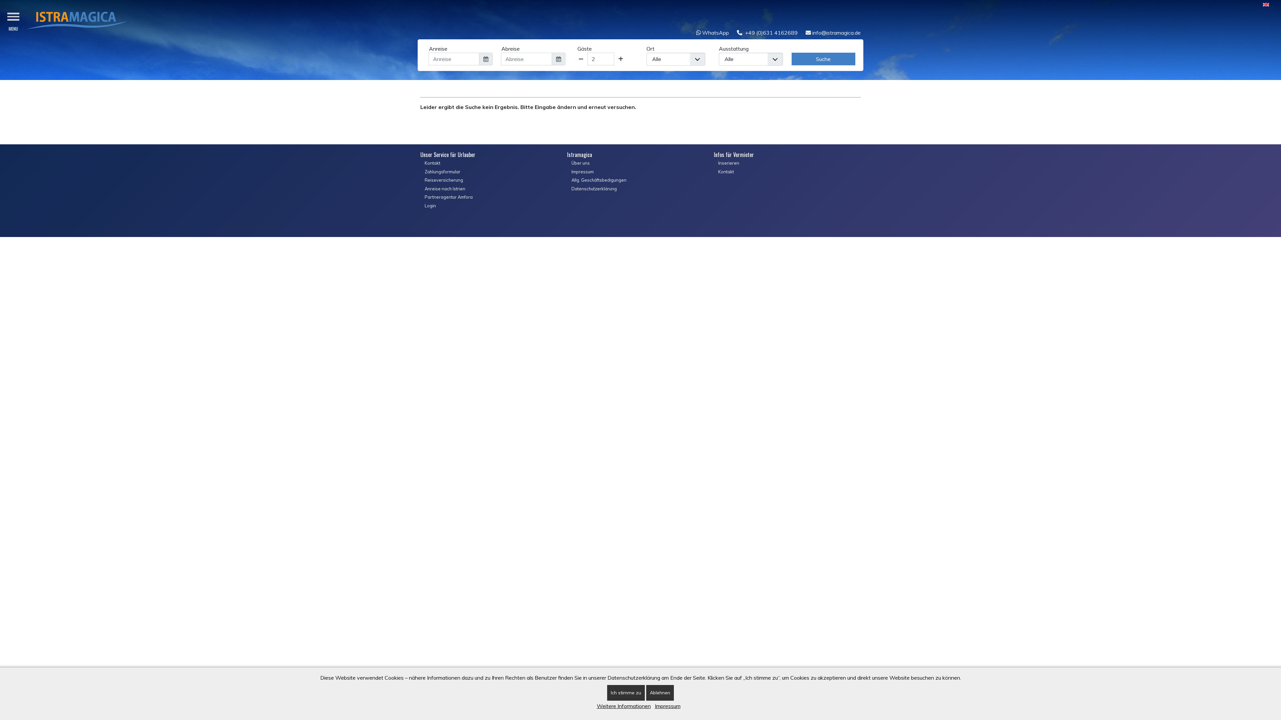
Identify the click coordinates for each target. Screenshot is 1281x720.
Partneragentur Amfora (449, 197)
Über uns (580, 163)
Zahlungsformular (442, 171)
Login (430, 205)
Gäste (584, 48)
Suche (823, 59)
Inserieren (728, 163)
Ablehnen (660, 693)
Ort (651, 48)
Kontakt (432, 163)
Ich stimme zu (626, 693)
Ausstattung (734, 48)
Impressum (582, 171)
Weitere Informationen (624, 706)
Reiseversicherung (444, 180)
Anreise (438, 48)
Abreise (510, 48)
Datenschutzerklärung (594, 188)
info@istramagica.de (836, 32)
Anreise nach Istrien (445, 188)
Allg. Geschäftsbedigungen (598, 180)
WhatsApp (715, 32)
